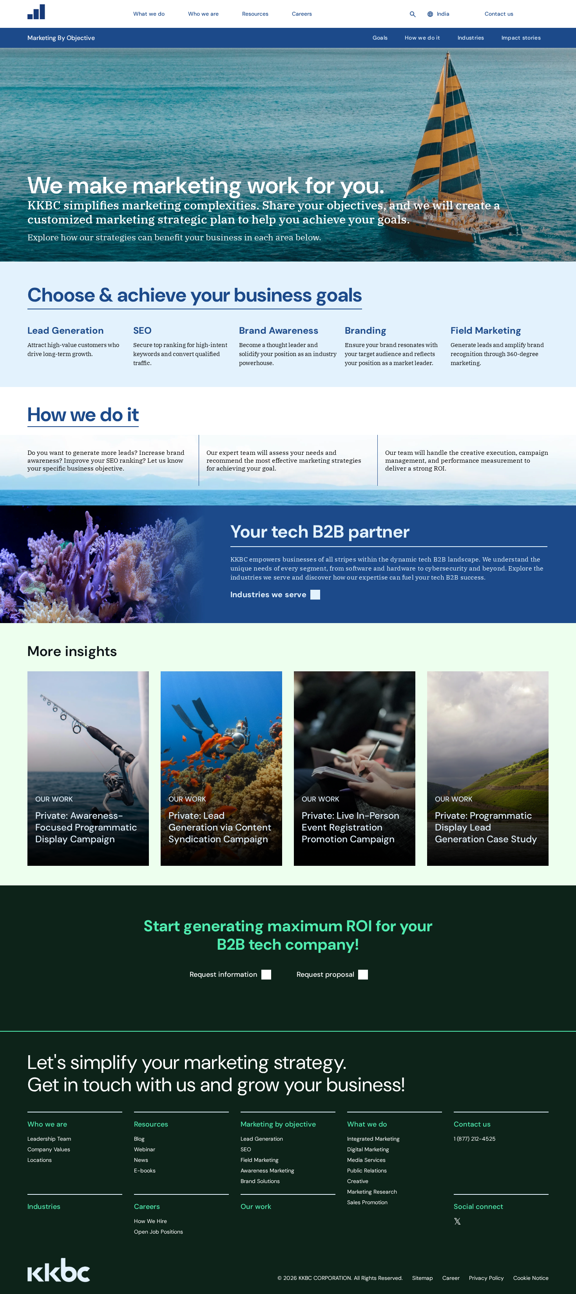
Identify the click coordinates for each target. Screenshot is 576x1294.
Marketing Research (372, 1191)
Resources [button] (255, 13)
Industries (471, 37)
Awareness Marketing (267, 1170)
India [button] (443, 13)
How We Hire (150, 1221)
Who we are (47, 1124)
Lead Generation (65, 330)
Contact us (499, 13)
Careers (147, 1206)
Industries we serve (268, 595)
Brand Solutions (260, 1181)
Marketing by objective (278, 1124)
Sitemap (422, 1277)
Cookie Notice (531, 1277)
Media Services (366, 1159)
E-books (145, 1170)
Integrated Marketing (373, 1138)
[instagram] (505, 1222)
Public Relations (367, 1170)
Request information (223, 974)
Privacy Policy (486, 1277)
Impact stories (521, 37)
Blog (139, 1138)
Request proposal (325, 974)
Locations (39, 1159)
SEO (142, 330)
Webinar (144, 1149)
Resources (151, 1124)
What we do (367, 1124)
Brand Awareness (279, 330)
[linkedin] (489, 1222)
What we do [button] (149, 13)
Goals (380, 37)
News (141, 1159)
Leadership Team (49, 1138)
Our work (256, 1206)
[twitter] (457, 1222)
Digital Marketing (368, 1149)
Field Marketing (486, 330)
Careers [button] (302, 13)
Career (451, 1277)
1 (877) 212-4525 (475, 1138)
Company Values (48, 1149)
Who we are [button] (203, 13)
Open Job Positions (158, 1231)
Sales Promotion (367, 1202)
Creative (357, 1181)
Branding (365, 330)
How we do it (422, 37)
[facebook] (474, 1222)
